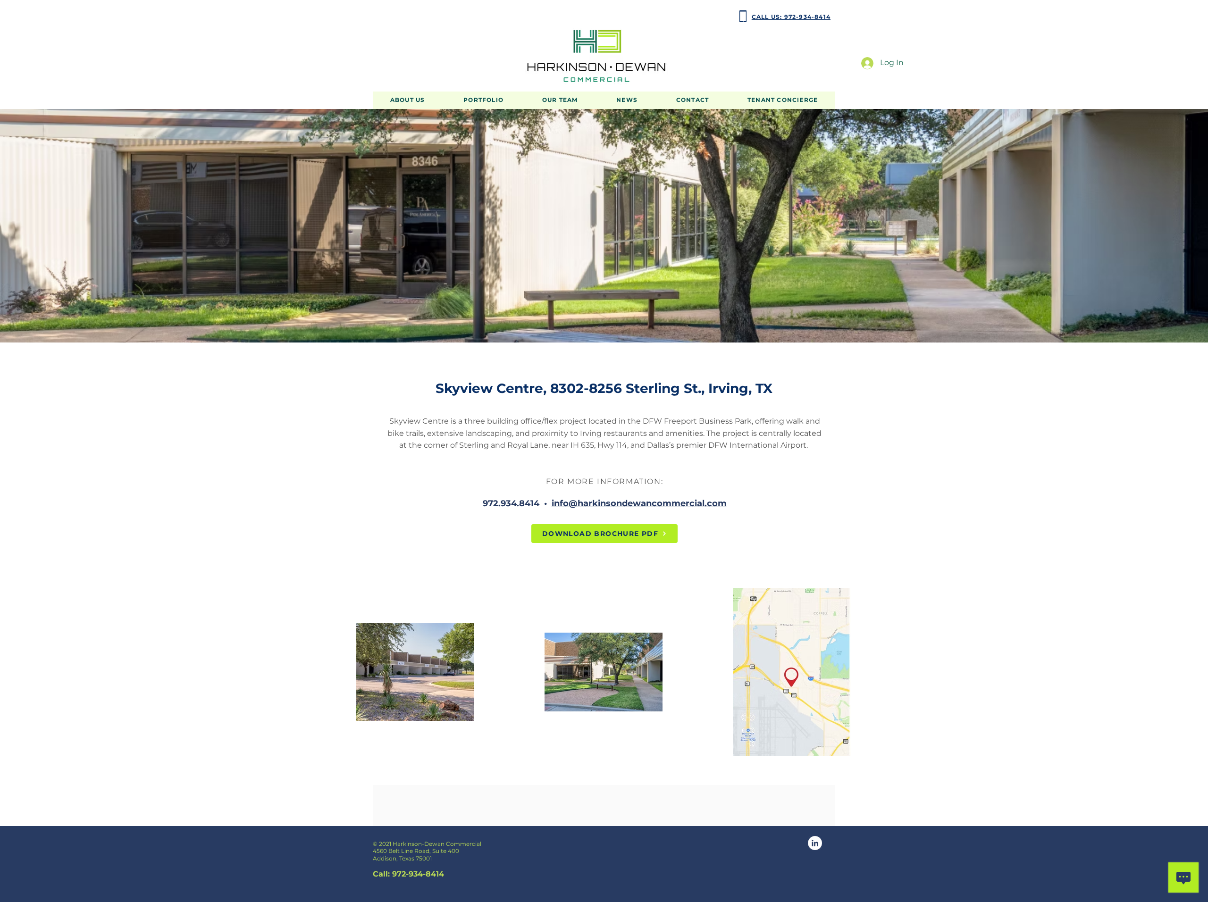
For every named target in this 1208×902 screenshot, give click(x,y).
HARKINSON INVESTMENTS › (413, 16)
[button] (483, 100)
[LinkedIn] (815, 843)
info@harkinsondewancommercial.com (639, 503)
